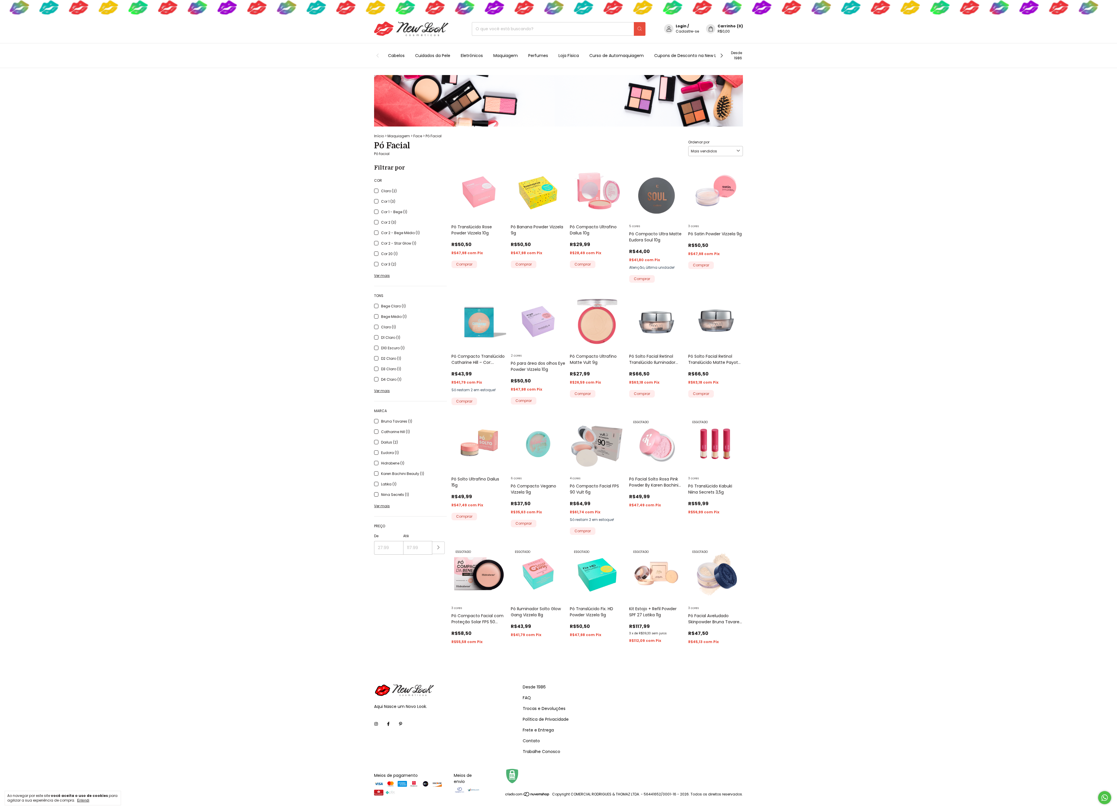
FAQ (527, 698)
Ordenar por (698, 142)
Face (417, 135)
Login (681, 26)
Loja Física (568, 55)
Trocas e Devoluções (544, 708)
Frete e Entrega (538, 730)
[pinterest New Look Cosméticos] (401, 724)
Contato (531, 741)
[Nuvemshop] (527, 795)
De (376, 535)
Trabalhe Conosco (541, 751)
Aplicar (438, 548)
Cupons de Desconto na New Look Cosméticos (701, 55)
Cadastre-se (687, 31)
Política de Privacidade (546, 719)
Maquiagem (505, 55)
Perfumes (538, 55)
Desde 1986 (736, 55)
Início (379, 135)
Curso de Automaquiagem (616, 55)
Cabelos (396, 55)
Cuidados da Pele (432, 55)
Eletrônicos (472, 55)
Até (406, 535)
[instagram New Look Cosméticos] (376, 724)
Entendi (83, 800)
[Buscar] (639, 29)
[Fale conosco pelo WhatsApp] (1104, 797)
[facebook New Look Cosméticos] (388, 724)
